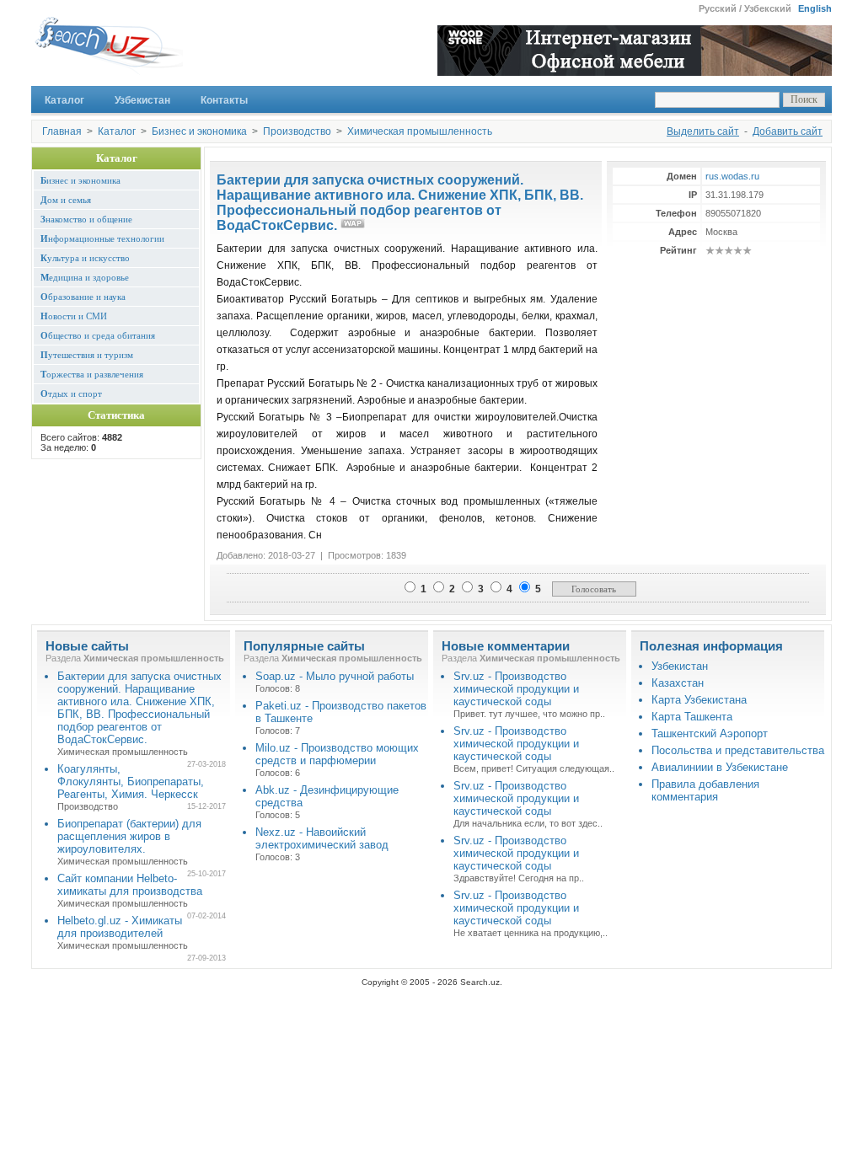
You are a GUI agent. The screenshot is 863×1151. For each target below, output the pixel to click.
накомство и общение (86, 219)
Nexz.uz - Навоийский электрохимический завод (322, 838)
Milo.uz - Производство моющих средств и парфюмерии (337, 754)
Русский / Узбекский (745, 8)
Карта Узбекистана (699, 699)
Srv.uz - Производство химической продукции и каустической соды (516, 689)
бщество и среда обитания (97, 335)
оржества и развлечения (91, 374)
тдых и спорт (71, 393)
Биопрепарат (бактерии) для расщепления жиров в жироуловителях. (129, 836)
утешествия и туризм (86, 355)
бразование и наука (83, 297)
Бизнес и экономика (199, 131)
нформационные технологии (102, 238)
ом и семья (65, 200)
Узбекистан (142, 100)
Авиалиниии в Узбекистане (719, 767)
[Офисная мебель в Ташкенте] (634, 71)
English (815, 8)
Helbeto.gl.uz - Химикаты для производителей (119, 927)
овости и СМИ (73, 316)
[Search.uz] (107, 50)
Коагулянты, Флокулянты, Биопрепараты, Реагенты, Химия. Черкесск (130, 781)
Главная (62, 131)
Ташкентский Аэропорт (709, 733)
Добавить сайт (788, 131)
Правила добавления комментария (705, 790)
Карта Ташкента (691, 716)
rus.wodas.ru (732, 176)
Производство (297, 131)
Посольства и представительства (737, 750)
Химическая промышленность (419, 131)
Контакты (224, 100)
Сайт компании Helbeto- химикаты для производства (129, 884)
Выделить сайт (703, 131)
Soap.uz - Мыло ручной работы (334, 676)
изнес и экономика (80, 180)
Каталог (64, 100)
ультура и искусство (85, 258)
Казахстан (677, 683)
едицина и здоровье (84, 277)
